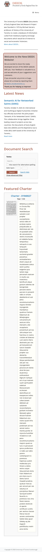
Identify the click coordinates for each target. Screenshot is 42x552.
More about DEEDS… (11, 44)
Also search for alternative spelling (22, 165)
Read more (8, 136)
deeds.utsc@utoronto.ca (15, 84)
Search (12, 172)
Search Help (24, 172)
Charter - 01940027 (21, 195)
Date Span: (10, 168)
